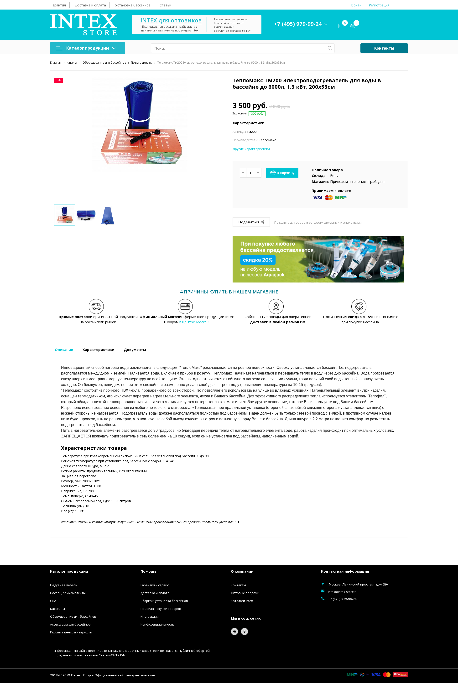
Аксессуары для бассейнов (70, 624)
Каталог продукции (87, 48)
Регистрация (379, 5)
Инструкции (150, 616)
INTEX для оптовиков (171, 20)
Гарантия (58, 5)
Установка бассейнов (133, 5)
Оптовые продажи (245, 593)
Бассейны (57, 608)
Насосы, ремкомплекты (68, 593)
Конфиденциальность (157, 624)
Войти (356, 5)
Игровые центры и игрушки (71, 632)
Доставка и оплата (90, 5)
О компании (242, 571)
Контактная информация (345, 571)
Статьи (165, 5)
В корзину (286, 172)
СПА (53, 601)
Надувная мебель (63, 585)
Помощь (148, 571)
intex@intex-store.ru (343, 592)
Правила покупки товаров (161, 608)
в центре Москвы (194, 321)
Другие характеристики (251, 149)
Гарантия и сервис (155, 585)
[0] (353, 27)
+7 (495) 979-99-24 (298, 23)
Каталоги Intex (242, 601)
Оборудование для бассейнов (73, 616)
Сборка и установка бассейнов (164, 601)
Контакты (384, 48)
